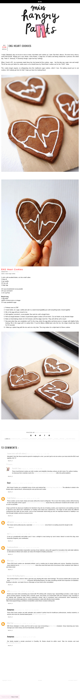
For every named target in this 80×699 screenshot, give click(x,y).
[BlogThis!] (35, 435)
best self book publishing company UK (45, 473)
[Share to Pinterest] (49, 435)
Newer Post (7, 680)
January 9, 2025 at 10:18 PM (26, 522)
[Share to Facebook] (45, 435)
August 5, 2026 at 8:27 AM (25, 637)
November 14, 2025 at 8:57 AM (22, 591)
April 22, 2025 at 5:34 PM (29, 547)
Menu (40, 2)
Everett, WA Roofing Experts (16, 576)
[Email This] (31, 435)
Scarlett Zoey (16, 468)
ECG (40, 438)
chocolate (16, 438)
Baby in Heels (14, 696)
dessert (33, 438)
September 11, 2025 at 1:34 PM (37, 576)
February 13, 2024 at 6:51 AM (27, 498)
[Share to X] (40, 435)
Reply (10, 460)
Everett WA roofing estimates (18, 580)
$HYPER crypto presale (39, 614)
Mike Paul (10, 623)
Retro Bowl (53, 626)
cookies (25, 438)
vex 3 (8, 533)
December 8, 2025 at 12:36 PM (27, 610)
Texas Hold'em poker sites (60, 551)
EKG (45, 438)
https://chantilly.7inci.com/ (13, 643)
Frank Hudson (11, 498)
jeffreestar (10, 522)
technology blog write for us (54, 487)
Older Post (73, 680)
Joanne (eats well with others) (16, 453)
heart (50, 438)
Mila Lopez (10, 560)
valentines (70, 438)
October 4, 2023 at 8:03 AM (22, 483)
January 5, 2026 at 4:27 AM (24, 623)
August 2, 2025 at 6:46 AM (31, 468)
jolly (8, 591)
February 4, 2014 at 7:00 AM (38, 453)
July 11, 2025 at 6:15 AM (24, 561)
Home (40, 680)
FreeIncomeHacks (12, 547)
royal (62, 438)
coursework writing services (27, 565)
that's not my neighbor (38, 525)
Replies (10, 464)
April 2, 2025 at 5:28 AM (20, 534)
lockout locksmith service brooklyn (36, 502)
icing (56, 438)
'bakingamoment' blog (13, 271)
